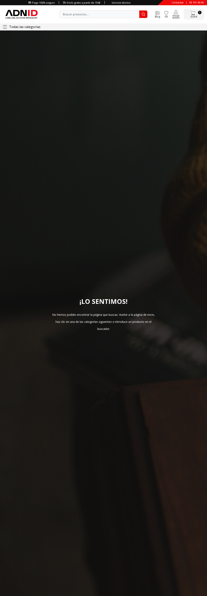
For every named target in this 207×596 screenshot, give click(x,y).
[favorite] (166, 13)
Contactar (178, 2)
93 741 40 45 (196, 2)
